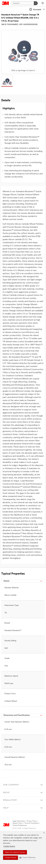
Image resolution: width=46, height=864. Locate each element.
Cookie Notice (9, 846)
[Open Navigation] (43, 3)
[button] (27, 857)
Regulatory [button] (10, 800)
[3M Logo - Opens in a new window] (5, 3)
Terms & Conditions (31, 823)
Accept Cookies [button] (10, 857)
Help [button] (6, 808)
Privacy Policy (32, 821)
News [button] (6, 793)
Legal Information (19, 821)
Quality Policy (18, 823)
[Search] (36, 3)
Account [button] (37, 10)
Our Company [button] (11, 785)
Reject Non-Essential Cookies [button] (15, 852)
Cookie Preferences (20, 825)
